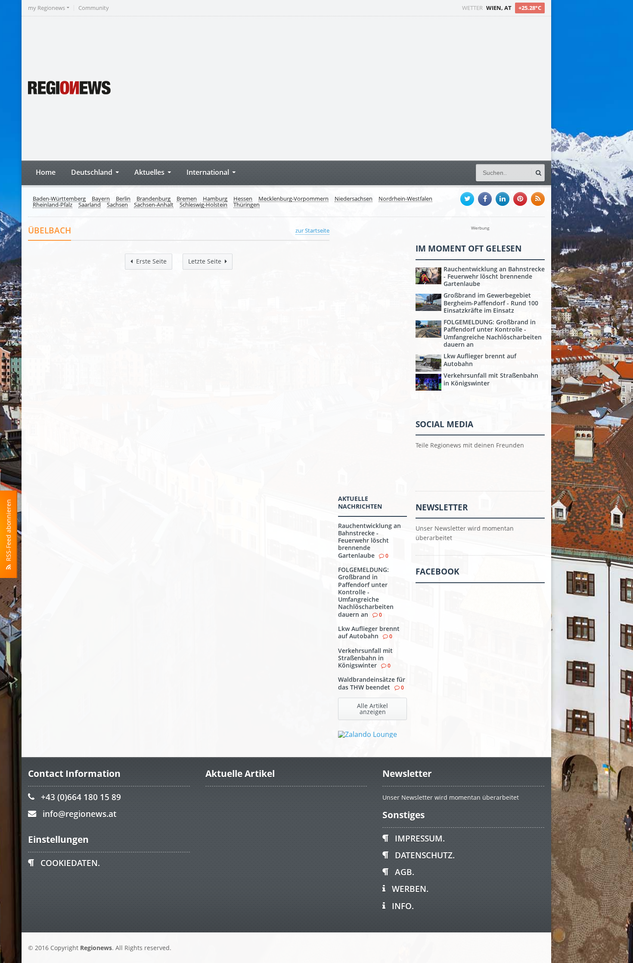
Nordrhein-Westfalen (405, 199)
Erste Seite (151, 261)
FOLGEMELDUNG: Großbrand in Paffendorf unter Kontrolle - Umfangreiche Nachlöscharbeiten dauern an (366, 591)
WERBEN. (410, 889)
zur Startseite (312, 230)
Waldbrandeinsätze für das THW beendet (371, 683)
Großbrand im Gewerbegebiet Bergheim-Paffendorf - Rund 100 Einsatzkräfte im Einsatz (491, 302)
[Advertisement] (383, 87)
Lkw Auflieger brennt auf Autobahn (369, 632)
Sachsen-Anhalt (154, 205)
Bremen (187, 199)
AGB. (404, 872)
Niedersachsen (353, 199)
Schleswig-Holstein (203, 205)
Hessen (242, 199)
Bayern (101, 199)
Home (46, 172)
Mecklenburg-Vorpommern (293, 199)
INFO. (403, 906)
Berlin (123, 199)
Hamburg (215, 199)
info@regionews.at (79, 814)
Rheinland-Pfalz (52, 205)
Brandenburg (154, 199)
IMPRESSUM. (420, 838)
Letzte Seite (204, 261)
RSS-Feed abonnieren (8, 532)
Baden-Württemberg (59, 199)
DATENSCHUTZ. (425, 855)
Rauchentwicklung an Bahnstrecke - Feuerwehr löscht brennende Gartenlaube (369, 540)
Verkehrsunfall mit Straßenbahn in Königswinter (365, 658)
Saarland (89, 205)
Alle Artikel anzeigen (372, 709)
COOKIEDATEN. (70, 863)
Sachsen (117, 205)
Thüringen (246, 205)
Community (93, 8)
